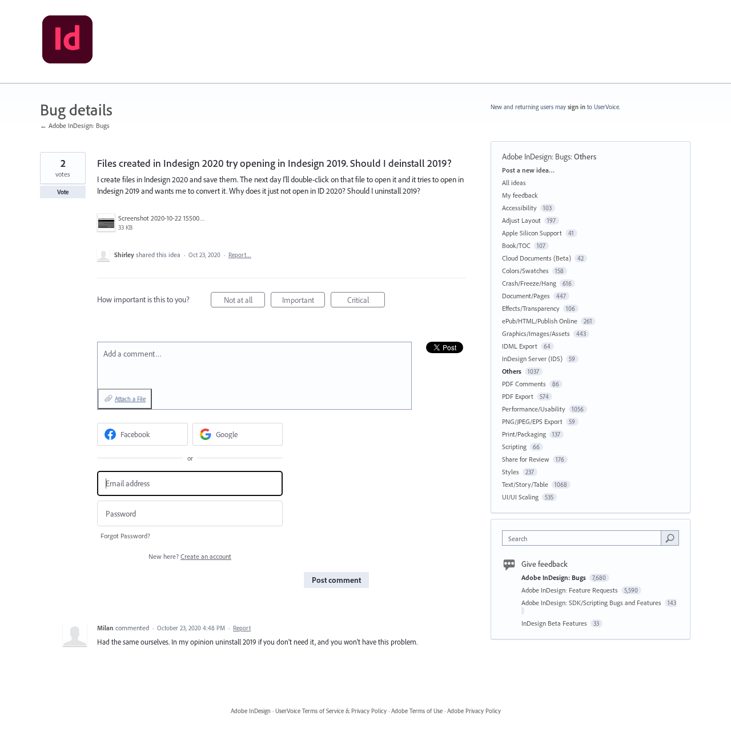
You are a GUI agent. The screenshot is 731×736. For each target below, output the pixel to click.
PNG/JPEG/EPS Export (532, 421)
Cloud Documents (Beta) (536, 258)
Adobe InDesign (251, 711)
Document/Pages (526, 295)
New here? (189, 556)
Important (303, 301)
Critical (366, 301)
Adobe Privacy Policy (474, 711)
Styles (510, 471)
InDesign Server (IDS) (532, 358)
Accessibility (519, 207)
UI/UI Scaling (520, 497)
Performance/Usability (533, 409)
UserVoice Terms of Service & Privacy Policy (331, 711)
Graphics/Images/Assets (536, 333)
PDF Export (517, 396)
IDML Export (519, 346)
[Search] (670, 537)
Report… (239, 255)
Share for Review (525, 459)
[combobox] (584, 538)
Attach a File (130, 399)
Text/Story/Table (525, 484)
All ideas (514, 182)
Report (242, 628)
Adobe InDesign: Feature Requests (570, 590)
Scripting (514, 446)
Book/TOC (516, 245)
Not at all (244, 301)
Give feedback (544, 564)
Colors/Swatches (525, 270)
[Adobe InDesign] (67, 41)
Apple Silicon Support (532, 233)
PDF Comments (524, 383)
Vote (63, 192)
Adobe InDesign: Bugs (536, 156)
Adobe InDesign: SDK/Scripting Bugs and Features (592, 602)
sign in (576, 107)
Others (585, 156)
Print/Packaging (524, 434)
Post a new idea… (528, 170)
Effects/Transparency (531, 308)
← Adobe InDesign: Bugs (75, 125)
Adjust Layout (521, 220)
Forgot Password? (125, 535)
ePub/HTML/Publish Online (539, 321)
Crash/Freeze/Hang (529, 283)
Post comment (336, 580)
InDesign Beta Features (555, 623)
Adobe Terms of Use (417, 711)
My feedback (520, 195)
